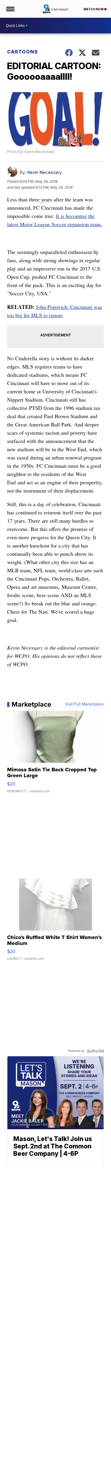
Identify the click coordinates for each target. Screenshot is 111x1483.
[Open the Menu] (9, 8)
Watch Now (93, 9)
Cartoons (22, 52)
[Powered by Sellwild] (95, 1051)
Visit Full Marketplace (84, 704)
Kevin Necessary (44, 172)
